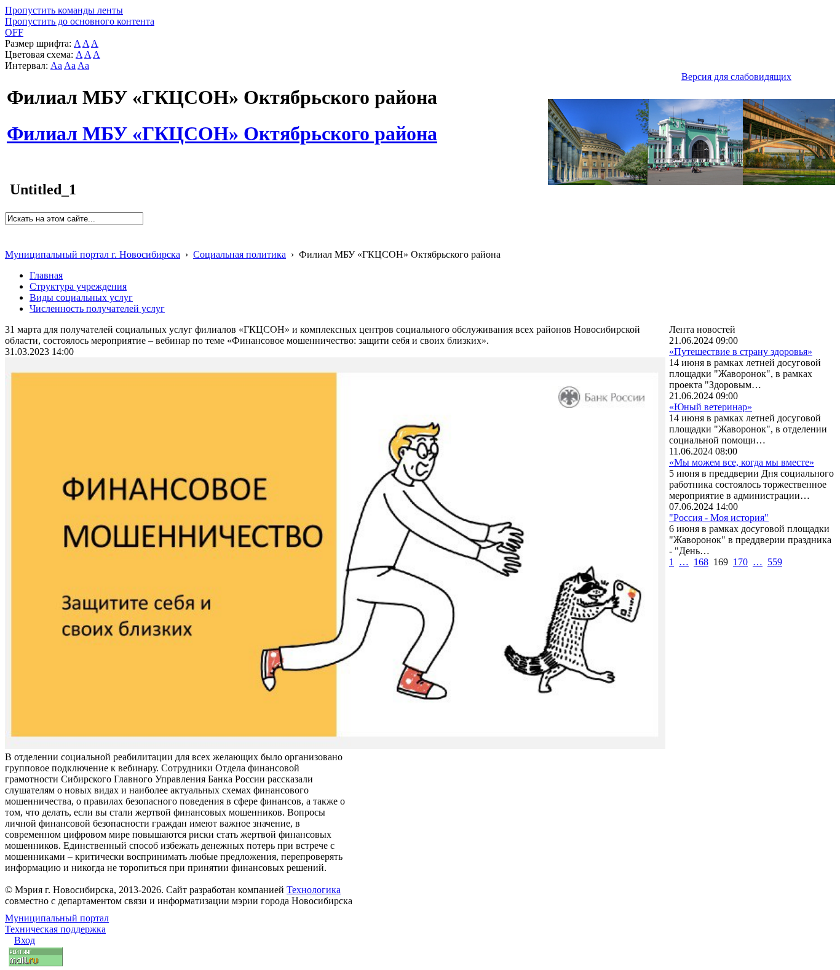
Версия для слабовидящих (736, 76)
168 (701, 562)
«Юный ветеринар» (710, 407)
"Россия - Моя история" (719, 517)
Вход (24, 940)
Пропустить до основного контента (79, 21)
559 (774, 562)
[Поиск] (9, 230)
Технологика (314, 890)
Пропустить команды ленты (64, 10)
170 (740, 562)
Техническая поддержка (55, 929)
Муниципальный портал (57, 918)
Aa (56, 65)
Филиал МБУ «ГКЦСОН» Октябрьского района (222, 126)
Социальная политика (239, 254)
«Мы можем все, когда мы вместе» (741, 462)
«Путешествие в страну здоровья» (740, 351)
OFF (14, 32)
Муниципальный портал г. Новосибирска (92, 254)
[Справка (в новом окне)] (10, 241)
